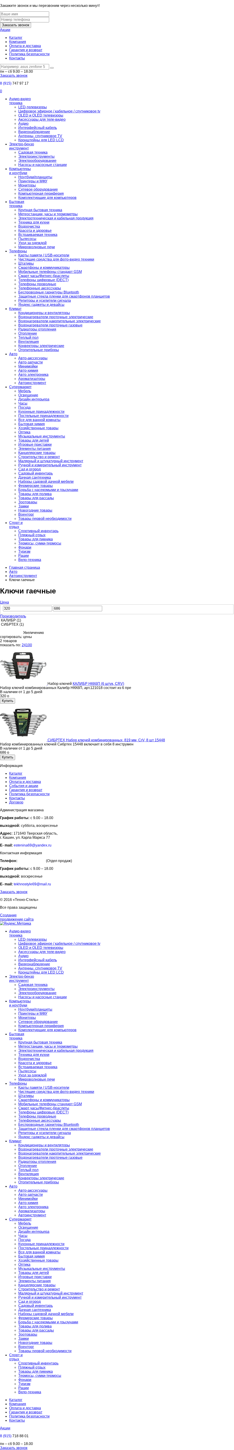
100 (29, 645)
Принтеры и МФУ (32, 181)
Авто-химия (28, 370)
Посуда (24, 407)
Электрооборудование (37, 161)
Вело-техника (29, 560)
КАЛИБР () (10, 620)
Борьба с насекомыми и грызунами (48, 490)
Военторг (26, 514)
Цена (4, 602)
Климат (15, 309)
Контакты (17, 58)
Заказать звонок (15, 25)
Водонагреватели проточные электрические (55, 317)
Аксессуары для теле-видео (42, 119)
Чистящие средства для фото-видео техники (56, 259)
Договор (16, 802)
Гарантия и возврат (25, 50)
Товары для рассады (36, 498)
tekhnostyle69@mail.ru (32, 884)
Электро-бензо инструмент (21, 146)
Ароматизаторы (31, 379)
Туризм (24, 551)
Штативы (26, 263)
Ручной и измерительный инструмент (50, 465)
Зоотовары (27, 502)
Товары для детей (33, 440)
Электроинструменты (36, 156)
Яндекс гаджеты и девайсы (41, 305)
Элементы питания (34, 449)
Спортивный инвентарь (38, 531)
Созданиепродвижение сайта (17, 917)
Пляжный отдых (31, 535)
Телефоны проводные (37, 284)
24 (24, 645)
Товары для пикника (35, 539)
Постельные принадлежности (43, 416)
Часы (22, 403)
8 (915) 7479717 (31, 861)
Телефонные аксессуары (39, 288)
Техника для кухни (33, 222)
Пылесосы (27, 239)
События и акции (23, 786)
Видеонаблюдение (34, 132)
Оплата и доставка (25, 46)
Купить (7, 701)
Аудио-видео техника (20, 101)
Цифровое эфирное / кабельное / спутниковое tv (59, 111)
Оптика (24, 432)
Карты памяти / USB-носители (43, 255)
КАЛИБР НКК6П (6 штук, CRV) (98, 684)
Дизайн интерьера (33, 399)
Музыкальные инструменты (41, 436)
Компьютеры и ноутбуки (20, 171)
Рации (23, 556)
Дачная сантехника (34, 477)
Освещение (28, 395)
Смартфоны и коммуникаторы (44, 268)
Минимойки (28, 366)
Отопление (27, 333)
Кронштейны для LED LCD (41, 140)
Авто (13, 354)
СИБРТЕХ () (12, 624)
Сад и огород (29, 469)
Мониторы (27, 185)
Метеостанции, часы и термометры (48, 214)
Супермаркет (20, 387)
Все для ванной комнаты (39, 420)
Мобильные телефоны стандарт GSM (50, 272)
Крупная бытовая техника (40, 210)
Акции (5, 30)
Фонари (24, 547)
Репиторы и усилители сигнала (44, 300)
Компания (17, 42)
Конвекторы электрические (41, 346)
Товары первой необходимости (45, 519)
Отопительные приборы (38, 350)
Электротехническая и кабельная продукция (55, 218)
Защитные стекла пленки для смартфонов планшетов (64, 296)
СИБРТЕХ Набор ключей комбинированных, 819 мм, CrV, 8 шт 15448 (106, 740)
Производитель (13, 616)
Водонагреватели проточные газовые (50, 325)
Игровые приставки (35, 444)
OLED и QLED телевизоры (40, 115)
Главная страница (24, 567)
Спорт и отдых (16, 525)
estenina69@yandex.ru (32, 845)
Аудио (23, 124)
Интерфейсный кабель (37, 128)
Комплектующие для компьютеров (47, 198)
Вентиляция (28, 342)
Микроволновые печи (36, 247)
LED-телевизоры (32, 107)
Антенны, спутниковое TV (40, 136)
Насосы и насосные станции (42, 165)
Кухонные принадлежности (41, 412)
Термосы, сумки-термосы (39, 543)
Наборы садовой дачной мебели (46, 481)
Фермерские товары (35, 486)
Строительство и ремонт (39, 457)
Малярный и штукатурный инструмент (50, 461)
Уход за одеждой (32, 243)
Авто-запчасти (30, 362)
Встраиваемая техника (37, 235)
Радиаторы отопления (37, 329)
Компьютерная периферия (41, 193)
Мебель (24, 391)
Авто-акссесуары (33, 358)
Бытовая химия (31, 424)
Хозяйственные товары (38, 428)
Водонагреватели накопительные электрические (59, 321)
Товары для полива (35, 494)
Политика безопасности (29, 54)
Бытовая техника (16, 204)
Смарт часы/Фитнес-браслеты (43, 276)
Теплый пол (28, 337)
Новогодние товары (35, 510)
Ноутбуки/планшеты (35, 177)
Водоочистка (29, 226)
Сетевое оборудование (38, 189)
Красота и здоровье (35, 230)
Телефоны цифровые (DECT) (43, 280)
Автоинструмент (32, 383)
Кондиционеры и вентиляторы (44, 313)
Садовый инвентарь (35, 473)
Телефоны (18, 251)
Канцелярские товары (37, 453)
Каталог (15, 38)
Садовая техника (33, 152)
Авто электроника (33, 375)
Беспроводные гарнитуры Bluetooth (48, 292)
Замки (23, 506)
